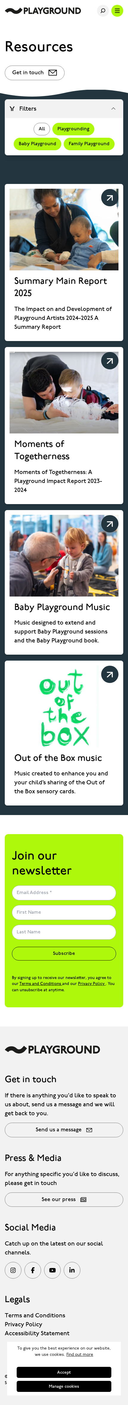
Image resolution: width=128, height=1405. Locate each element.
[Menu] (117, 10)
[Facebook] (32, 1270)
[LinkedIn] (72, 1270)
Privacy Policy (92, 983)
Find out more (79, 1355)
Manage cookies (64, 1386)
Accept (64, 1372)
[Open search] (103, 11)
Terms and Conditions (40, 983)
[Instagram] (13, 1270)
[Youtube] (52, 1270)
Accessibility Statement (37, 1333)
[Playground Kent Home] (43, 10)
